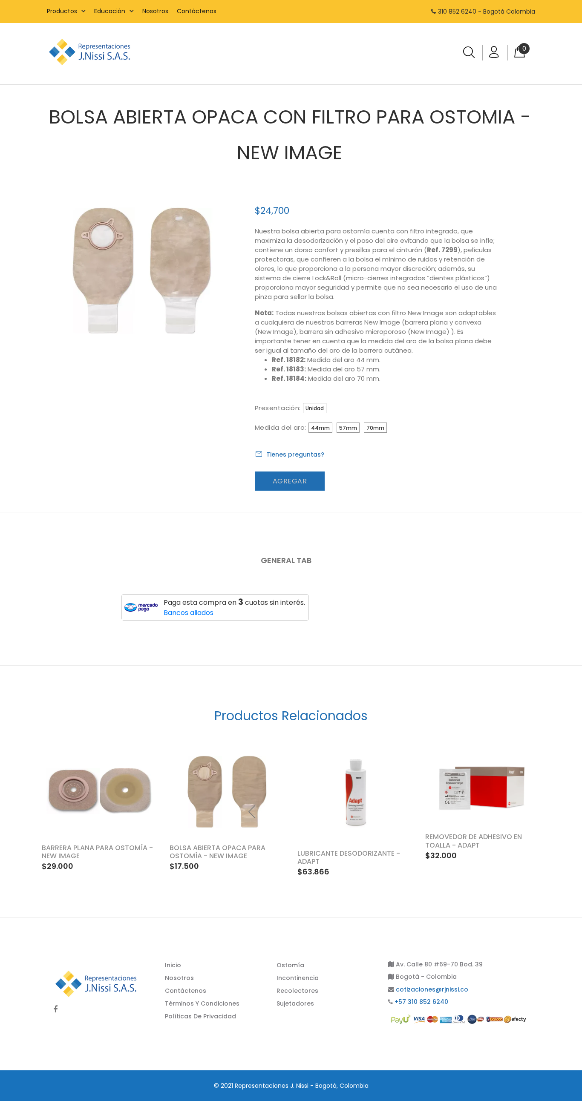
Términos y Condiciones (202, 1003)
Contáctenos (196, 11)
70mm (375, 427)
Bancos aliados (188, 613)
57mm (348, 427)
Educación (109, 11)
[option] (483, 804)
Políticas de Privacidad (200, 1016)
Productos (62, 11)
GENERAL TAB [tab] (286, 560)
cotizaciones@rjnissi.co (432, 989)
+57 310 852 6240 (421, 1002)
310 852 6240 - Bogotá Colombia (486, 11)
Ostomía (290, 965)
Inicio (173, 965)
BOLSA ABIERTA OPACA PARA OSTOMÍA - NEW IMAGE (217, 852)
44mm (320, 427)
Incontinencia (298, 978)
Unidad (314, 408)
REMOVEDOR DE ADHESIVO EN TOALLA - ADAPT (473, 841)
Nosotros (155, 11)
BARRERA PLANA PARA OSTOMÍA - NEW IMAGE (97, 852)
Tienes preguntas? (295, 454)
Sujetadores (295, 1003)
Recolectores (297, 990)
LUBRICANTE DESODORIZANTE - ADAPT (348, 857)
